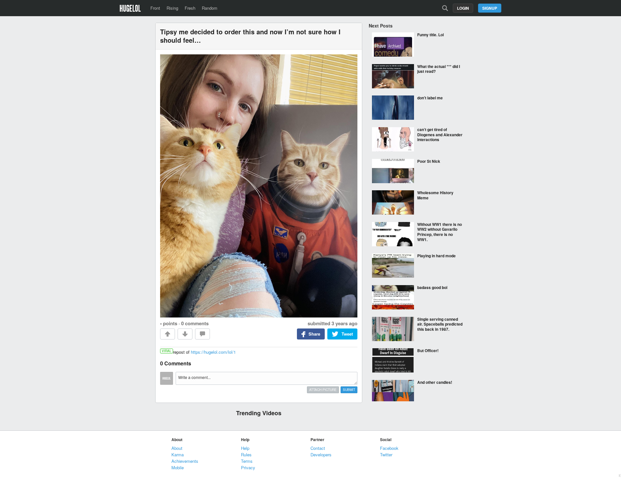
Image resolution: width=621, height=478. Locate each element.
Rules (246, 454)
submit (349, 389)
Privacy (248, 467)
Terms (247, 461)
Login (463, 8)
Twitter (386, 454)
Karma (177, 454)
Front (155, 8)
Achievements (184, 461)
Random (209, 8)
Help (245, 448)
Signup (489, 8)
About (176, 448)
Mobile (177, 467)
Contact (317, 448)
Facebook (389, 448)
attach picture (323, 389)
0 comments (195, 323)
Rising (172, 8)
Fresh (190, 8)
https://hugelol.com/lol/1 (213, 352)
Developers (321, 454)
